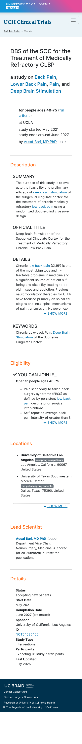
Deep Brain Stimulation (35, 91)
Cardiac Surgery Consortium (21, 697)
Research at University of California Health (29, 702)
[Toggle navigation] (73, 20)
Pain (54, 84)
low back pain (42, 206)
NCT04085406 (27, 634)
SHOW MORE (57, 313)
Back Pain (45, 77)
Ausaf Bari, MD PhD (40, 142)
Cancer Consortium (15, 691)
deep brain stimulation (50, 192)
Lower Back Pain (28, 84)
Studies (12, 31)
